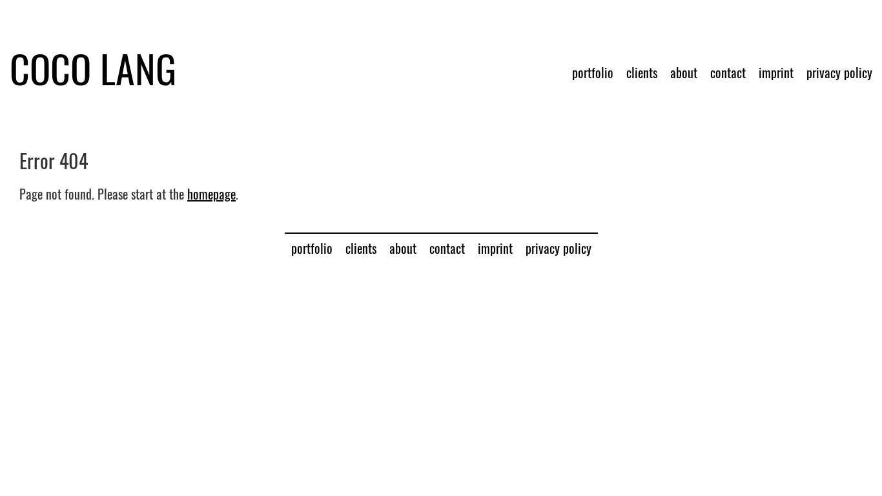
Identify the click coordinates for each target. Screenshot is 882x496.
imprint (776, 72)
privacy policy (839, 72)
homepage (211, 193)
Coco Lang (93, 67)
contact (728, 72)
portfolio (592, 72)
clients (641, 72)
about (683, 72)
